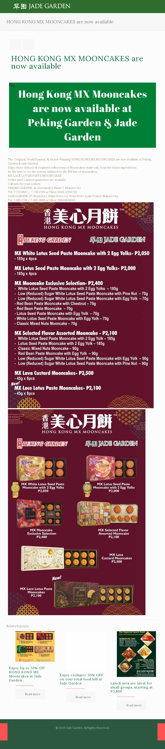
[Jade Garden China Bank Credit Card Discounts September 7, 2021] (4, 731)
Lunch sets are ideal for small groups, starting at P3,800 (131, 687)
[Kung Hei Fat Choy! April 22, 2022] (161, 731)
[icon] (87, 734)
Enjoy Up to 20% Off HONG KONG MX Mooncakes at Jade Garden (27, 674)
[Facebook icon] (78, 734)
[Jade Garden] (41, 6)
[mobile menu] (149, 6)
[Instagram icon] (82, 734)
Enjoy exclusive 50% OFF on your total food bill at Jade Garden (81, 679)
